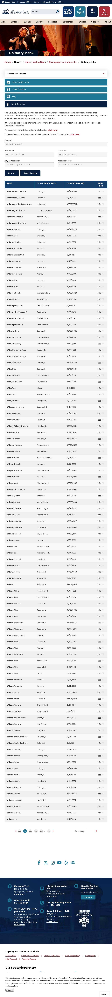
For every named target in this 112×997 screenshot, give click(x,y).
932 (19, 831)
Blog (14, 96)
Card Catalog (18, 104)
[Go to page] (96, 831)
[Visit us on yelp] (66, 862)
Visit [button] (3, 22)
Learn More (19, 925)
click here (52, 130)
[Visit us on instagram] (52, 862)
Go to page (79, 831)
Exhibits (15, 22)
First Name (62, 151)
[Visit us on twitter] (46, 862)
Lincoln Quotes (19, 89)
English (103, 994)
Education (68, 22)
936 (41, 831)
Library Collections (35, 62)
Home (8, 62)
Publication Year (65, 161)
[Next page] (53, 831)
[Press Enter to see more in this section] (56, 73)
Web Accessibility (72, 955)
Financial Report (29, 959)
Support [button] (95, 22)
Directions (19, 894)
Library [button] (39, 22)
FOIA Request (11, 959)
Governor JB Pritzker (30, 955)
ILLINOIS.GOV (10, 955)
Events (27, 22)
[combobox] (105, 994)
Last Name (9, 151)
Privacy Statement (52, 955)
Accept (9, 990)
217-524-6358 (53, 905)
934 (30, 831)
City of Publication (12, 161)
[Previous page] (16, 831)
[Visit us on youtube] (59, 862)
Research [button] (53, 22)
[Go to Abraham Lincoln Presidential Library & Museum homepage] (15, 12)
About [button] (108, 22)
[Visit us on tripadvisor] (73, 862)
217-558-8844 (21, 903)
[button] (104, 989)
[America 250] (68, 11)
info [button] (99, 191)
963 (48, 831)
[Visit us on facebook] (39, 862)
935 (35, 831)
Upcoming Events (20, 82)
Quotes (82, 22)
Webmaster (90, 955)
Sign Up (88, 897)
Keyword (8, 140)
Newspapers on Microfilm (63, 62)
